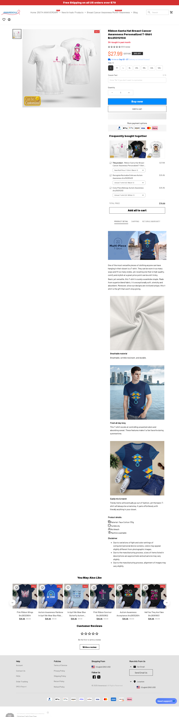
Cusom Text (113, 75)
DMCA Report (21, 686)
